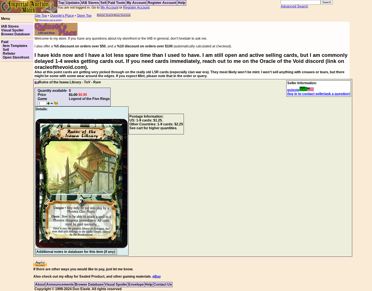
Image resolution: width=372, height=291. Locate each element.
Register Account (162, 3)
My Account (136, 3)
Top (61, 3)
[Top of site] (28, 6)
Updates (73, 3)
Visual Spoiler (12, 30)
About (40, 284)
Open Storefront (15, 57)
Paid (4, 42)
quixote (293, 90)
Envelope (136, 284)
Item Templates (14, 46)
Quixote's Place (62, 15)
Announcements (60, 284)
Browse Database (15, 34)
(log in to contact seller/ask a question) (318, 94)
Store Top (84, 15)
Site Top (40, 15)
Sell (103, 3)
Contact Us (162, 284)
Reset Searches (122, 15)
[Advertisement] (17, 128)
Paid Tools (116, 3)
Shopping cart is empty (50, 20)
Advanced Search (294, 6)
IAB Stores (90, 3)
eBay (156, 276)
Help (181, 3)
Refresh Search (105, 15)
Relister (8, 53)
